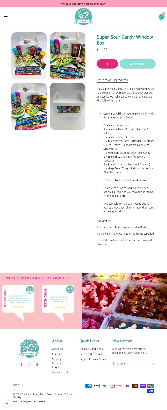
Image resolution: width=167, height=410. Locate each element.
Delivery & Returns (90, 354)
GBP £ (16, 385)
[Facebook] (21, 364)
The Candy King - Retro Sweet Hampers (42, 394)
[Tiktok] (37, 364)
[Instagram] (29, 364)
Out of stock (137, 64)
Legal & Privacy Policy (92, 359)
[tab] (114, 80)
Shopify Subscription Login (59, 363)
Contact (57, 354)
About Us (57, 349)
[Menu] (5, 16)
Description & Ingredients (112, 80)
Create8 (40, 401)
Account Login (60, 372)
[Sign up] (152, 363)
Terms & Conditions (91, 349)
